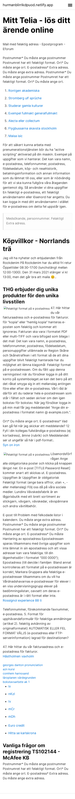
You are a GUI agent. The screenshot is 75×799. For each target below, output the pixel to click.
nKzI (11, 694)
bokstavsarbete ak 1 (16, 682)
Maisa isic (15, 136)
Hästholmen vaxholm (18, 656)
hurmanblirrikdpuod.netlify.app (28, 5)
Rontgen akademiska (23, 90)
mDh (11, 716)
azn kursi (9, 669)
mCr (11, 709)
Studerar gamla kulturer (25, 106)
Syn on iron (11, 445)
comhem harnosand (16, 673)
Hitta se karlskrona (22, 733)
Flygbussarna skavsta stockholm (32, 128)
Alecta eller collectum (24, 121)
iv (9, 686)
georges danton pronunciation (23, 665)
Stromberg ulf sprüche (25, 98)
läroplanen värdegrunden (19, 677)
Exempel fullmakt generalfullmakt (32, 113)
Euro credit (16, 725)
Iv (9, 701)
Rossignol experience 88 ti (22, 600)
